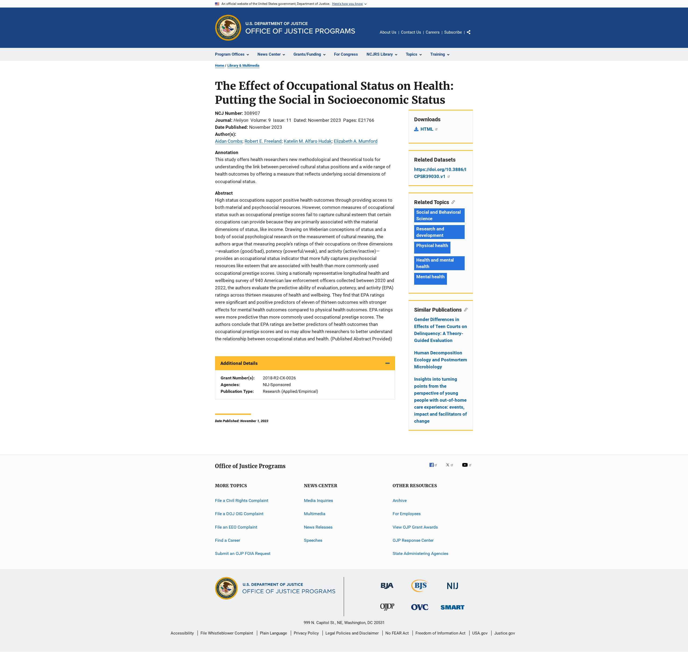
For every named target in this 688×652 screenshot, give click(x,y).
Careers (433, 32)
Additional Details (239, 363)
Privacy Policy (306, 633)
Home (219, 65)
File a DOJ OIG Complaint (239, 513)
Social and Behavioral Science (438, 215)
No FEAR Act (397, 633)
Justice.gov (504, 633)
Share (473, 36)
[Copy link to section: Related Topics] (452, 201)
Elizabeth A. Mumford (356, 141)
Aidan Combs (228, 141)
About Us (388, 32)
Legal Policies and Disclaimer (352, 633)
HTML (427, 129)
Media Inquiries (318, 500)
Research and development (430, 232)
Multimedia (314, 513)
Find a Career (227, 540)
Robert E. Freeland (263, 141)
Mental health (430, 276)
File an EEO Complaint (236, 527)
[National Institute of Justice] (452, 590)
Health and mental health (435, 263)
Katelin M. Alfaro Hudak (308, 141)
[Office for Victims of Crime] (419, 611)
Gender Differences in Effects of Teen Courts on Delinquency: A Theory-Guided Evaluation (440, 330)
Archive (400, 500)
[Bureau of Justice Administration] (387, 590)
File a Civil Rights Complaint (241, 500)
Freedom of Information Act (440, 633)
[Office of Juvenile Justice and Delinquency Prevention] (387, 611)
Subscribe (453, 32)
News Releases (318, 527)
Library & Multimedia (243, 65)
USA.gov (480, 633)
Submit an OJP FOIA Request (242, 553)
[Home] (300, 28)
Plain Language (273, 633)
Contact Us (411, 32)
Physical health (432, 245)
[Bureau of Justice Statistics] (420, 593)
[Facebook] (435, 469)
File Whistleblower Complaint (226, 633)
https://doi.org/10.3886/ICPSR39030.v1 (440, 173)
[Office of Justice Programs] (228, 28)
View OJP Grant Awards (415, 527)
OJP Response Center (413, 540)
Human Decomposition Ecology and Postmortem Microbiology (440, 359)
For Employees (407, 513)
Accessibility (182, 633)
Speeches (313, 540)
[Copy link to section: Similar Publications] (464, 309)
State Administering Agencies (420, 553)
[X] (451, 469)
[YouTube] (468, 469)
